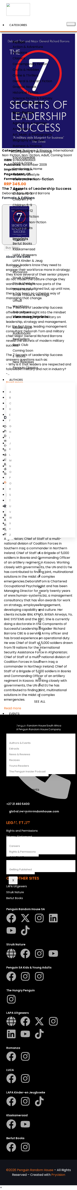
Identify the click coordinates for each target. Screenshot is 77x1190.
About (14, 834)
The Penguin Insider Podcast (27, 771)
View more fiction (28, 102)
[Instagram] (39, 918)
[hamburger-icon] (71, 24)
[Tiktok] (25, 930)
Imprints (20, 238)
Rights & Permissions (22, 852)
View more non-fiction (33, 179)
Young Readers (19, 766)
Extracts (14, 749)
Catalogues (18, 725)
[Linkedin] (53, 918)
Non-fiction (23, 112)
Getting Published (20, 869)
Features (16, 731)
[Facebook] (11, 918)
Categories (18, 25)
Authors (16, 380)
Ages (17, 188)
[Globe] (11, 953)
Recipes (14, 760)
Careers (14, 846)
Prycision (58, 1174)
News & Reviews (19, 754)
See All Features (27, 822)
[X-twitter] (25, 918)
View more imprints (30, 316)
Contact (16, 857)
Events (14, 713)
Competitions (19, 719)
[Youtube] (11, 930)
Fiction (19, 42)
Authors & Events (20, 743)
